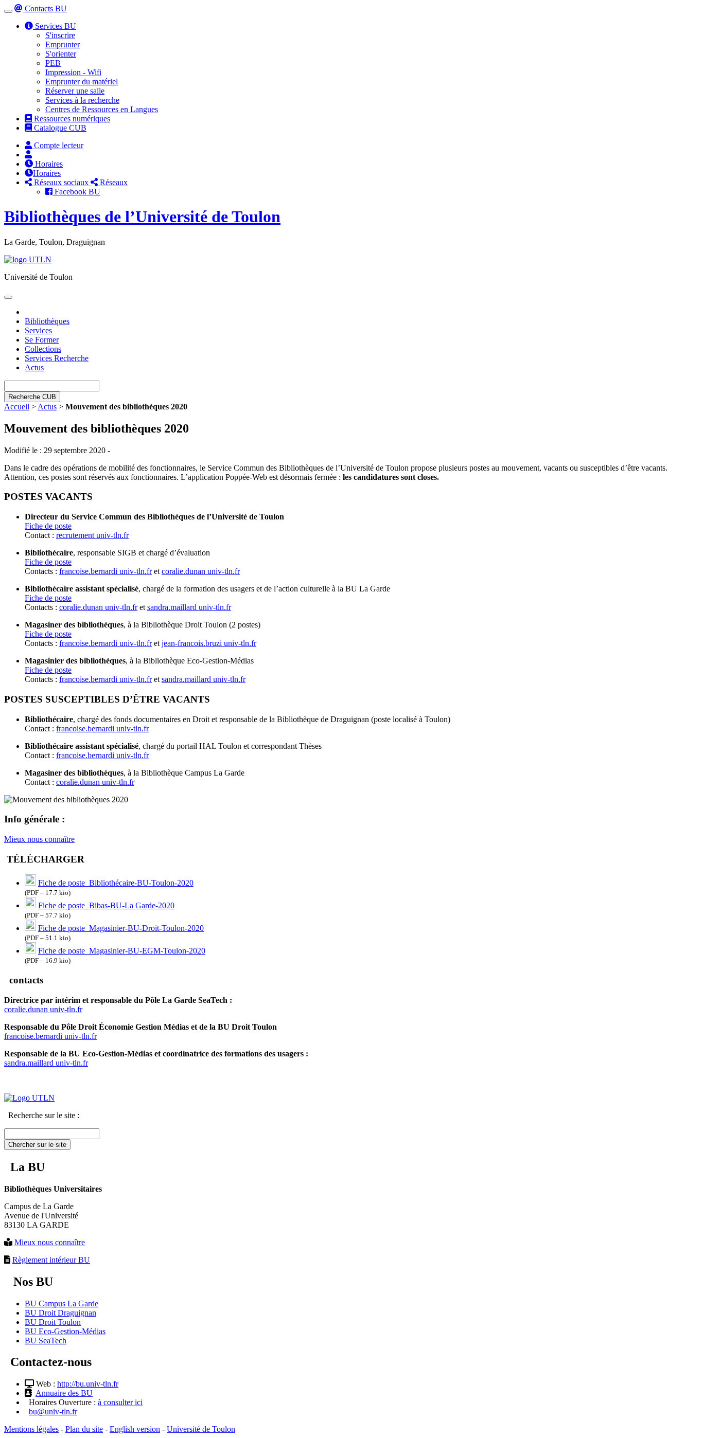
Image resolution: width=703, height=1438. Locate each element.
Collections (43, 349)
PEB (53, 63)
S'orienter (60, 53)
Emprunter (62, 44)
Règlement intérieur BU (51, 1259)
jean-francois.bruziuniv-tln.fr (209, 643)
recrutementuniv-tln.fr (92, 535)
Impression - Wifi (73, 72)
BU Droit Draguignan (60, 1312)
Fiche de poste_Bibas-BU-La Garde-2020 (106, 905)
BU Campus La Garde (61, 1303)
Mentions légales (31, 1429)
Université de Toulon (201, 1429)
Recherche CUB (32, 397)
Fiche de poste (48, 526)
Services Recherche (57, 358)
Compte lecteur (57, 145)
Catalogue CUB (59, 127)
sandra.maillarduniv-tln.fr (189, 607)
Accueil (16, 406)
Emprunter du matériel (81, 81)
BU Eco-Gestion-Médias (65, 1331)
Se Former (42, 339)
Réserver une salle (74, 90)
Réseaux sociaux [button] (61, 182)
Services (38, 330)
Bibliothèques (47, 321)
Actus (34, 367)
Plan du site (84, 1429)
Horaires (48, 163)
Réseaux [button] (113, 182)
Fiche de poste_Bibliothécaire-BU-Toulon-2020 (116, 882)
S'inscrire (60, 35)
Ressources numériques (71, 118)
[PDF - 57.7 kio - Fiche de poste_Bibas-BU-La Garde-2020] (30, 905)
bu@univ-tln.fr (53, 1411)
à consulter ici (120, 1402)
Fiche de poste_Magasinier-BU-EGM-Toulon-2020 (121, 950)
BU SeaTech (45, 1340)
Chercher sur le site (37, 1144)
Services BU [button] (54, 26)
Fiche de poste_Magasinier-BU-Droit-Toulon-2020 (121, 928)
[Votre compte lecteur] (28, 154)
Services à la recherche (82, 100)
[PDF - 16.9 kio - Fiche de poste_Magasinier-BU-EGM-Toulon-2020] (30, 950)
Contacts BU (45, 8)
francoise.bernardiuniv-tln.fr (105, 571)
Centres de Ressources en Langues (101, 109)
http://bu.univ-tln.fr (87, 1383)
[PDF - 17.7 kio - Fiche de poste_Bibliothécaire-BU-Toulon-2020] (30, 882)
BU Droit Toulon (53, 1322)
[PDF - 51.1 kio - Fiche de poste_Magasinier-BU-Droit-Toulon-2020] (30, 928)
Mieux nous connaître (39, 839)
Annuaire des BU (64, 1393)
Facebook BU (76, 191)
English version (135, 1429)
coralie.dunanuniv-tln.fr (201, 571)
